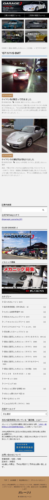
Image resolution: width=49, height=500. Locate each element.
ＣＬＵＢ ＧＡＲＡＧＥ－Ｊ (17, 374)
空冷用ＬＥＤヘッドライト (16, 332)
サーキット (10, 379)
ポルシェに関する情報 (14, 388)
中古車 (17, 102)
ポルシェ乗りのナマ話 (14, 393)
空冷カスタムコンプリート (16, 317)
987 (22, 102)
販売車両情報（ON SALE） (16, 307)
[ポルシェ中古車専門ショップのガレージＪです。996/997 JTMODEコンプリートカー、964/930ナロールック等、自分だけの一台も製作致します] (25, 6)
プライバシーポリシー (38, 480)
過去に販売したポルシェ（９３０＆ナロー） (21, 362)
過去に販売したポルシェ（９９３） (20, 351)
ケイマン (27, 102)
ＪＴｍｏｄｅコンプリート (17, 322)
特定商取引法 (23, 480)
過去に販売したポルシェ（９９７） (20, 342)
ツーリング (10, 384)
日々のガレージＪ (13, 302)
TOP (5, 480)
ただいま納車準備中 (13, 312)
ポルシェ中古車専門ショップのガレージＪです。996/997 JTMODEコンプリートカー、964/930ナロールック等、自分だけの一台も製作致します (24, 487)
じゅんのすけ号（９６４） (17, 403)
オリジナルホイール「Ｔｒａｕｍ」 (20, 327)
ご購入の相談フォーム (12, 15)
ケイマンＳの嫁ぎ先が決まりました (18, 159)
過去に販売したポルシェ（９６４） (20, 356)
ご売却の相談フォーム (36, 15)
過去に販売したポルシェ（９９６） (20, 346)
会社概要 (13, 480)
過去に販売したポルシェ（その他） (20, 369)
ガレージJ (24, 492)
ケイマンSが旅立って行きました (16, 99)
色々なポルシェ (12, 398)
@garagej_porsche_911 (12, 219)
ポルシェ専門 (36, 102)
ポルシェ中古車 (21, 162)
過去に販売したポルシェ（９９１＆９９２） (23, 337)
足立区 (37, 162)
